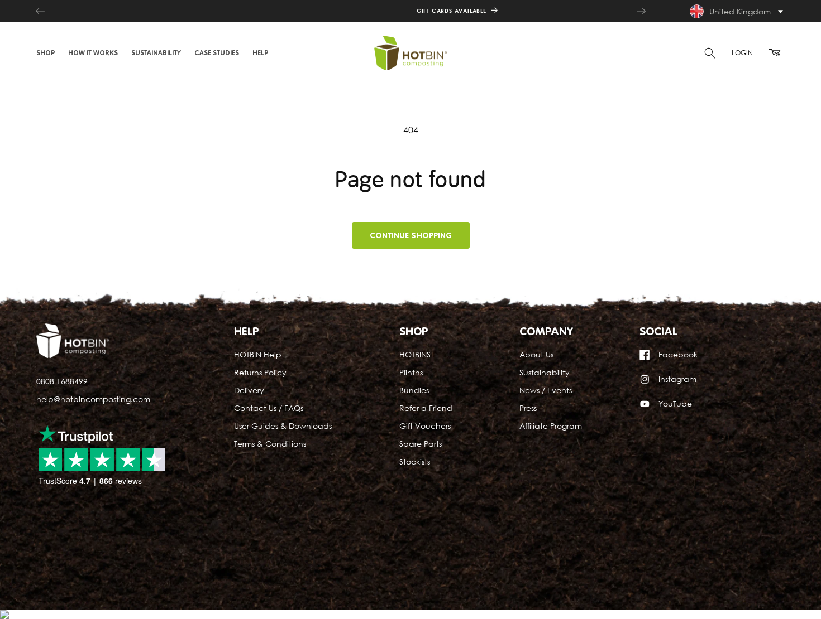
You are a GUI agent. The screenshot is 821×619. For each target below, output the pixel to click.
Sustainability (544, 373)
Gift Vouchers (425, 426)
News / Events (545, 390)
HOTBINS (415, 355)
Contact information (376, 597)
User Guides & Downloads (283, 426)
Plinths (411, 373)
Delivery (249, 390)
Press (528, 408)
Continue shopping (411, 235)
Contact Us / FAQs (268, 408)
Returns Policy (260, 373)
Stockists (414, 461)
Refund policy (387, 585)
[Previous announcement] (40, 11)
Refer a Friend (425, 408)
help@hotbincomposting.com (93, 399)
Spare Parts (420, 443)
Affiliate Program (550, 426)
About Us (536, 355)
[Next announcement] (641, 11)
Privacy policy (244, 597)
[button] (45, 53)
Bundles (414, 390)
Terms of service (305, 597)
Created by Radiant (68, 564)
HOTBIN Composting (136, 585)
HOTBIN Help (257, 355)
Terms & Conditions (270, 443)
